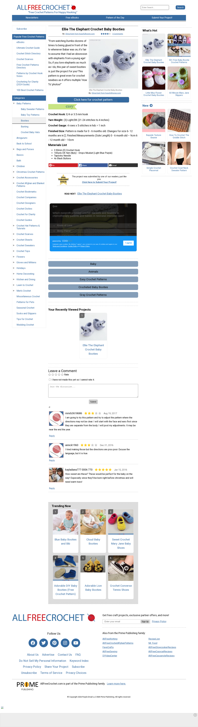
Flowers (21, 256)
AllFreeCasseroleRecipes (161, 655)
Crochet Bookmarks (26, 191)
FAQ (78, 654)
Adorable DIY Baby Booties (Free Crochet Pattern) (65, 590)
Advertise (48, 654)
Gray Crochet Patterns (93, 295)
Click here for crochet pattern (93, 99)
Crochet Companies (26, 197)
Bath (19, 160)
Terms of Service (51, 673)
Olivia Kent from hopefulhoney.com (80, 34)
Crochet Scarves (25, 59)
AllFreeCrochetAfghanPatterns (117, 643)
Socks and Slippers (26, 313)
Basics (20, 155)
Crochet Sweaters (26, 245)
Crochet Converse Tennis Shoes (121, 588)
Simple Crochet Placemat (154, 169)
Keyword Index (79, 660)
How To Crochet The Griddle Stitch (179, 136)
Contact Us (65, 654)
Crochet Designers (26, 203)
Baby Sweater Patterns (32, 109)
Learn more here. (116, 683)
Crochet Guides (24, 220)
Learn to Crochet (25, 285)
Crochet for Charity (26, 214)
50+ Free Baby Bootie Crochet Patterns (179, 61)
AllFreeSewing (109, 651)
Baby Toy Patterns (30, 114)
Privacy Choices (76, 673)
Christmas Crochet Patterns (30, 172)
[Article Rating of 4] (106, 34)
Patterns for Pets (25, 302)
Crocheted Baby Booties (93, 287)
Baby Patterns (24, 103)
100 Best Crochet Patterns (30, 90)
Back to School (24, 143)
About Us (33, 654)
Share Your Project (56, 666)
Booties (25, 120)
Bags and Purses (25, 149)
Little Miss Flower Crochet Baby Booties (153, 94)
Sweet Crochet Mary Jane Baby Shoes (121, 544)
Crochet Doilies (24, 208)
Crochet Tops (23, 251)
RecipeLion (154, 639)
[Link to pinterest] (54, 643)
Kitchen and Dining (26, 279)
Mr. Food (152, 643)
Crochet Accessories (27, 177)
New (145, 105)
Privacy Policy (32, 666)
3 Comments (117, 34)
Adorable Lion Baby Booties (93, 588)
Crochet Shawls (24, 239)
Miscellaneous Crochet (28, 296)
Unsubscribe (29, 673)
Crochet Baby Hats (30, 132)
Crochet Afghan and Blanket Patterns (30, 184)
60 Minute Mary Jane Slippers (179, 94)
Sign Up (145, 622)
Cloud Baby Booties (93, 541)
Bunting (24, 126)
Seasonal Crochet (25, 307)
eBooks (20, 42)
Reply (52, 436)
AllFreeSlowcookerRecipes (162, 647)
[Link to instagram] (65, 643)
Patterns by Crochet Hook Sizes (30, 74)
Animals (93, 271)
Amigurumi (22, 138)
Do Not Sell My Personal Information (42, 660)
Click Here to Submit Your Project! (99, 182)
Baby (93, 264)
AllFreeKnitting (109, 639)
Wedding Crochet (25, 324)
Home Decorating (25, 273)
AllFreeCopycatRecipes (160, 651)
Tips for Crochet (25, 319)
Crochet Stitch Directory (29, 53)
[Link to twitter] (43, 643)
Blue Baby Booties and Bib (66, 541)
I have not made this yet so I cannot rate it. (73, 379)
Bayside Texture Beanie (153, 136)
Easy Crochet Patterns (93, 279)
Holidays (21, 268)
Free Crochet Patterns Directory (28, 66)
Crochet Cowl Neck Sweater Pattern (179, 169)
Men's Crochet (24, 290)
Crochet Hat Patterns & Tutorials (28, 227)
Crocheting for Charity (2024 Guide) (27, 83)
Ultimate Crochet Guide (28, 47)
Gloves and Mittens (26, 262)
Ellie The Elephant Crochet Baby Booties (99, 193)
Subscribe (22, 28)
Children (21, 166)
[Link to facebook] (33, 643)
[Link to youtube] (75, 643)
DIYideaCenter (109, 655)
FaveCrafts (108, 647)
